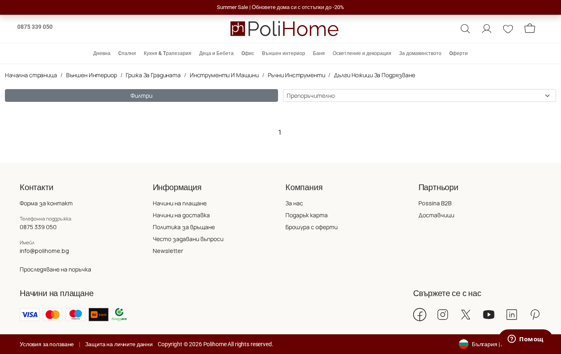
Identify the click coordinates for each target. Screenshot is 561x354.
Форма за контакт (46, 203)
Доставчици (436, 215)
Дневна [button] (101, 53)
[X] (465, 314)
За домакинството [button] (420, 53)
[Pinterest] (534, 314)
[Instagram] (442, 314)
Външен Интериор (91, 75)
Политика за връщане (184, 227)
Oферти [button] (458, 53)
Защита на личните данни (119, 344)
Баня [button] (319, 53)
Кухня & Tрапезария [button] (167, 53)
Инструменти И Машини (224, 75)
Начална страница (31, 75)
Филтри (141, 95)
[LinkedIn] (511, 314)
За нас (294, 203)
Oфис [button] (247, 53)
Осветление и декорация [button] (362, 53)
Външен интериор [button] (283, 53)
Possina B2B (434, 203)
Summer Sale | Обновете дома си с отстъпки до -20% (280, 7)
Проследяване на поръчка (55, 269)
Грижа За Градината (153, 75)
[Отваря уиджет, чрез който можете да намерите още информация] (526, 339)
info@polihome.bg (44, 251)
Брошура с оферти (311, 227)
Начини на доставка (181, 215)
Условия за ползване (47, 344)
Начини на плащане (180, 203)
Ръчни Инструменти (296, 75)
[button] (465, 28)
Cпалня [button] (127, 53)
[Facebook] (419, 314)
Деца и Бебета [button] (216, 53)
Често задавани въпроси (188, 239)
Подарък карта (306, 215)
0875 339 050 (35, 26)
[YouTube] (488, 314)
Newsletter (168, 251)
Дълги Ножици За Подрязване (374, 75)
